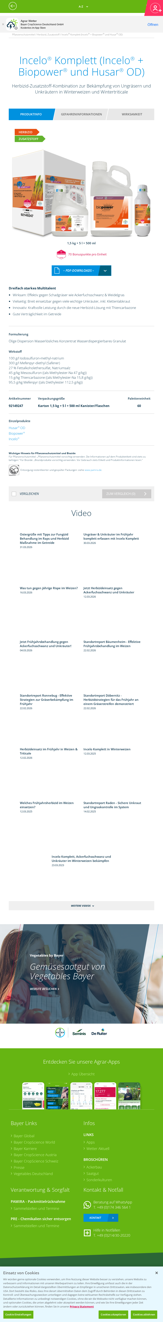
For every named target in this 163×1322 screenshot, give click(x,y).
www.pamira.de (93, 470)
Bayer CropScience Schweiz (36, 1161)
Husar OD (17, 427)
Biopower (17, 433)
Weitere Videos (81, 905)
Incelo (14, 439)
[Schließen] (3, 24)
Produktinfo (31, 114)
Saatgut (92, 1173)
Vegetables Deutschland (33, 1173)
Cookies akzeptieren (113, 1314)
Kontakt (95, 1218)
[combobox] (81, 270)
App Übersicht (83, 1074)
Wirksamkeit (132, 114)
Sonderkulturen (99, 1179)
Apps (90, 1142)
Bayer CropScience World (34, 1142)
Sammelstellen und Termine (36, 1208)
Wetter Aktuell (97, 1148)
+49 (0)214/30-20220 (113, 1235)
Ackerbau (94, 1167)
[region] (81, 1294)
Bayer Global (24, 1135)
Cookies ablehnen (144, 1314)
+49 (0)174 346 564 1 (114, 1207)
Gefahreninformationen (81, 114)
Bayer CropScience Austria (35, 1154)
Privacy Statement (82, 1306)
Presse (19, 1167)
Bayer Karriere (25, 1148)
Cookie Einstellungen (18, 1314)
